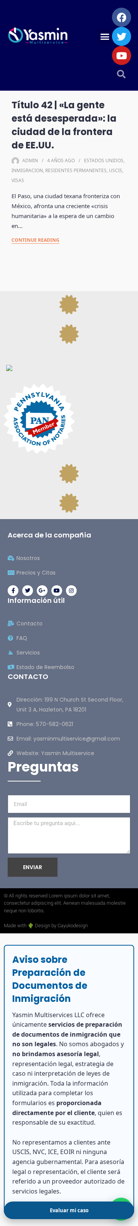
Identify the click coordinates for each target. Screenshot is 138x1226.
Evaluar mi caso (69, 1210)
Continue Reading (35, 240)
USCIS (115, 170)
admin (30, 160)
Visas (18, 180)
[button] (105, 36)
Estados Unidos (103, 160)
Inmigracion (27, 170)
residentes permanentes (76, 170)
